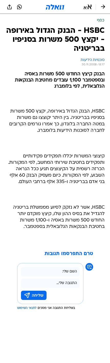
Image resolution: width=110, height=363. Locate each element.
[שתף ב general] (9, 7)
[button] (88, 7)
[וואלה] (55, 6)
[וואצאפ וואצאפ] (19, 6)
